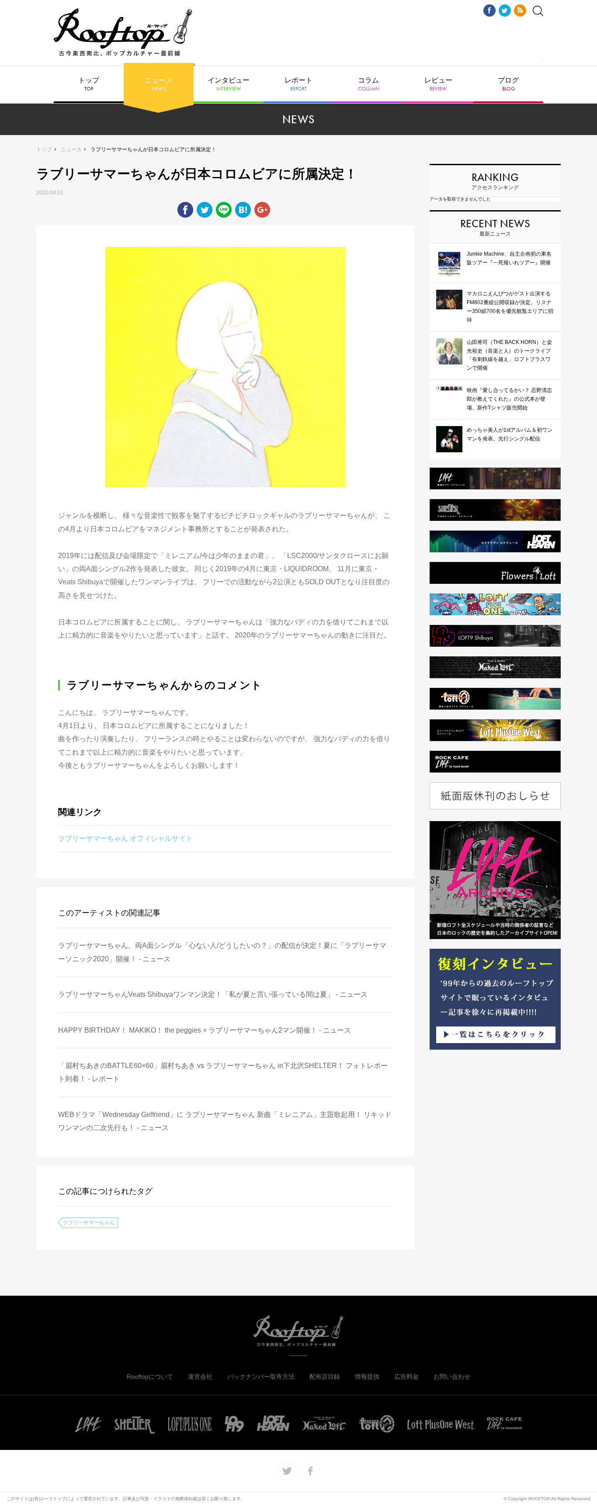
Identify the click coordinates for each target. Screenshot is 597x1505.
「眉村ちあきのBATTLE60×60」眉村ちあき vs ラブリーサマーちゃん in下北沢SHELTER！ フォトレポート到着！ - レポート (223, 1072)
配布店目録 (324, 1376)
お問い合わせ (452, 1376)
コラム (368, 84)
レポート (298, 84)
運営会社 (200, 1376)
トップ (88, 84)
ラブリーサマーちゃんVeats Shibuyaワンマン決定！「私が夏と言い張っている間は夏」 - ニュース (213, 994)
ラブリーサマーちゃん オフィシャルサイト (125, 838)
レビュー (438, 84)
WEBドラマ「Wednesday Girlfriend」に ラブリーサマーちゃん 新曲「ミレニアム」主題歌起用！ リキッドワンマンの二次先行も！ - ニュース (225, 1121)
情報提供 (367, 1376)
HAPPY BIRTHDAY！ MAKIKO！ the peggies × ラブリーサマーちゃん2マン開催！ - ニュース (204, 1030)
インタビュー (229, 84)
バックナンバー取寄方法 (261, 1376)
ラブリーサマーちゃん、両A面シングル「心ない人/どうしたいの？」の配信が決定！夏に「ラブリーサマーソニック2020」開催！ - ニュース (222, 952)
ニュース (159, 84)
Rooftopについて (150, 1376)
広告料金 (406, 1376)
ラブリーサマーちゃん (88, 1223)
